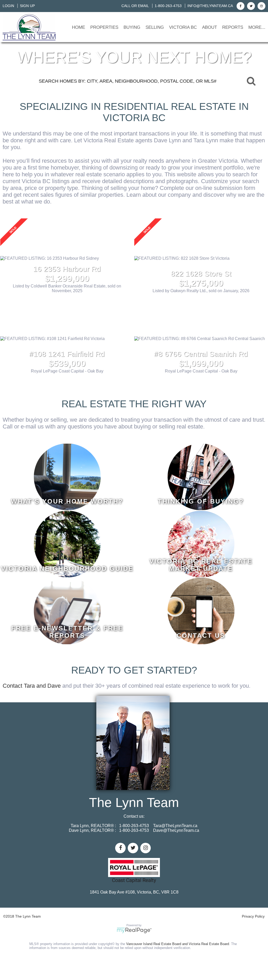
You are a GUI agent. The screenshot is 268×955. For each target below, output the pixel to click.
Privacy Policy (253, 916)
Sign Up (27, 6)
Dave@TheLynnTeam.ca (176, 830)
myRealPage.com (134, 930)
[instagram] (260, 6)
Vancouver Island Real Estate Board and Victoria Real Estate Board (177, 944)
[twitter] (250, 6)
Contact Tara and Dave (32, 685)
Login (8, 6)
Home (78, 27)
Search (251, 81)
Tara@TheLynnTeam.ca (175, 825)
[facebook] (239, 6)
